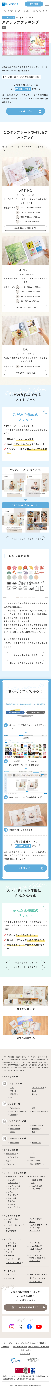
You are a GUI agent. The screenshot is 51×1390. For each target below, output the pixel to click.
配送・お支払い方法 (37, 1274)
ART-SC (13, 1094)
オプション (10, 1275)
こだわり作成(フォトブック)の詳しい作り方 (16, 1228)
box (33, 1131)
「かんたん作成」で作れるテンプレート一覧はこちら (25, 965)
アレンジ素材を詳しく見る (25, 655)
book (34, 1091)
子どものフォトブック (13, 1181)
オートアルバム (38, 1087)
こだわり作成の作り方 (12, 1220)
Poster (12, 1131)
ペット (32, 1153)
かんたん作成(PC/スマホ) (36, 1187)
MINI (33, 1094)
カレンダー (13, 1103)
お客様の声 (10, 1255)
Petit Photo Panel (39, 1111)
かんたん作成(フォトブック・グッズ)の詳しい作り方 (39, 1228)
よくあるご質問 (35, 1281)
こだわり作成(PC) (36, 1181)
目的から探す (9, 1149)
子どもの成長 (11, 1153)
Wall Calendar (15, 1108)
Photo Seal (36, 1142)
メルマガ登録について (24, 1300)
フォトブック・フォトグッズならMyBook (20, 1343)
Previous (5, 60)
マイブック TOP (7, 11)
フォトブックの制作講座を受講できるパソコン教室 (38, 1258)
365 (33, 1108)
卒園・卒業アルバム (37, 1164)
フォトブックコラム (13, 1262)
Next (46, 60)
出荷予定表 (10, 1278)
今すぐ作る (34, 4)
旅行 (7, 1160)
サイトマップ (25, 1353)
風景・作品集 (34, 1160)
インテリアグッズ (16, 1121)
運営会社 (42, 1343)
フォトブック (14, 1083)
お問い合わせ (26, 1350)
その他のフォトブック (13, 1205)
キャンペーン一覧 (13, 1259)
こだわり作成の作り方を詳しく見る (25, 539)
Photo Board (15, 1128)
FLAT (12, 1087)
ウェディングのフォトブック (14, 1187)
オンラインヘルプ (36, 1278)
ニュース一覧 (34, 1243)
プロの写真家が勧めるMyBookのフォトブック (35, 1249)
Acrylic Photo (37, 1125)
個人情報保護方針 (20, 1346)
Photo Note (14, 1142)
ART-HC (13, 1091)
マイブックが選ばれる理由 (11, 1244)
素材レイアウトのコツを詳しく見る (25, 663)
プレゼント (10, 1164)
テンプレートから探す (22, 11)
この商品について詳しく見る (25, 228)
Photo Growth (15, 1125)
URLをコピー (25, 111)
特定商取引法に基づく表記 (38, 1346)
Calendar (13, 1114)
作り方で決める (10, 1215)
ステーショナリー (16, 1138)
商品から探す (9, 1076)
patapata (35, 1128)
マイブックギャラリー (10, 1250)
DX (11, 1097)
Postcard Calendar (17, 1111)
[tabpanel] (25, 44)
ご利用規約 (5, 1346)
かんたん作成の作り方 (35, 1220)
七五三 (32, 1156)
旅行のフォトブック (13, 1193)
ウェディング (11, 1157)
